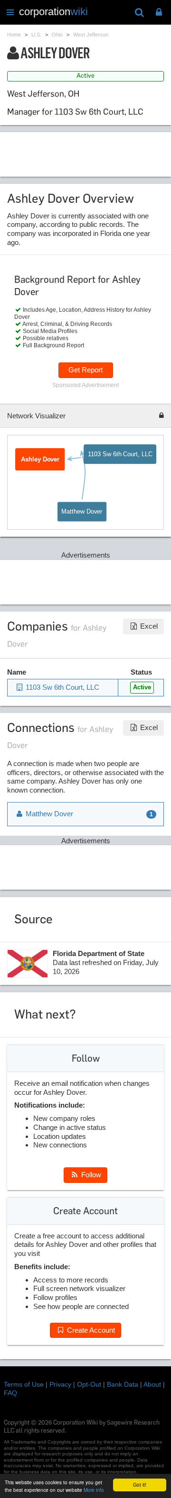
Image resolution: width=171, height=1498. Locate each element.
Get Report (85, 370)
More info (94, 1489)
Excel (148, 626)
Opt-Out (89, 1384)
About (152, 1384)
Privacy (60, 1384)
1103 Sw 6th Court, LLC (120, 454)
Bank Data (122, 1384)
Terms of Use (24, 1384)
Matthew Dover (82, 511)
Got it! (139, 1484)
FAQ (10, 1393)
